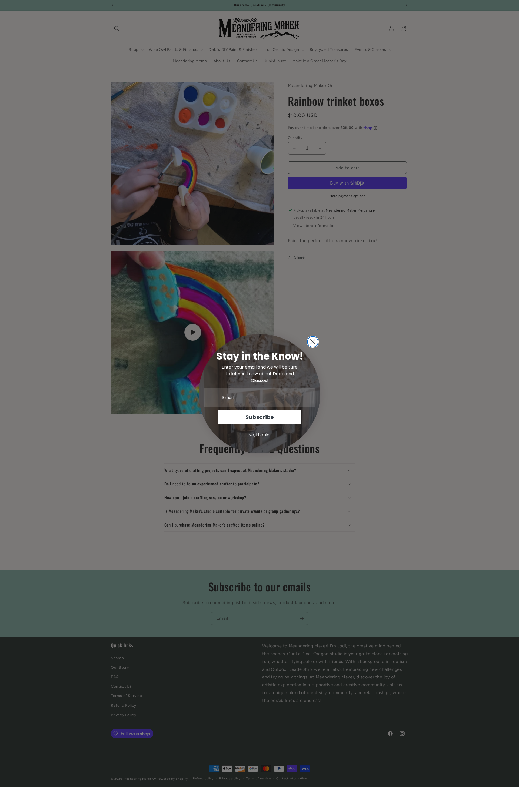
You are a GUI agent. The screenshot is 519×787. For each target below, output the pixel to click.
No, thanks (259, 435)
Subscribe (259, 417)
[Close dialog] (312, 341)
